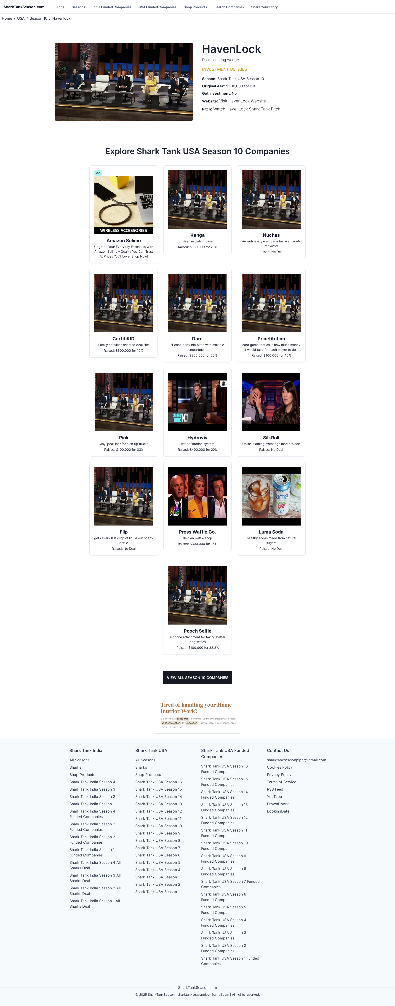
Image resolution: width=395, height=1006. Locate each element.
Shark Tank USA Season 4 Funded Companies (223, 922)
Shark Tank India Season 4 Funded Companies (92, 814)
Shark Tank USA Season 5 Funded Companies (223, 910)
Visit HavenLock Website (242, 101)
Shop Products (195, 7)
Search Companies (229, 7)
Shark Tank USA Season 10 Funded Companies (224, 846)
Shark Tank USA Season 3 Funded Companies (223, 935)
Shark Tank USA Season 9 (157, 833)
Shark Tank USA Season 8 (157, 840)
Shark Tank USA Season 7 (157, 847)
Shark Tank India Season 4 (92, 782)
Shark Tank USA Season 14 (158, 796)
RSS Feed (275, 789)
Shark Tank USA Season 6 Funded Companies (223, 897)
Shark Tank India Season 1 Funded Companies (92, 852)
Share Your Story (264, 7)
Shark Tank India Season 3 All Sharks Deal (95, 878)
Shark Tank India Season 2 (92, 796)
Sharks (75, 767)
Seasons (78, 7)
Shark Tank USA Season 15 (158, 789)
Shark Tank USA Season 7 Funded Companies (230, 884)
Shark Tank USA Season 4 (157, 869)
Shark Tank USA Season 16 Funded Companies (224, 769)
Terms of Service (281, 782)
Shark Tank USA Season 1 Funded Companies (230, 961)
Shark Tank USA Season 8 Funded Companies (223, 871)
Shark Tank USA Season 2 (157, 884)
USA (21, 18)
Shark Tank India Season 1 (92, 804)
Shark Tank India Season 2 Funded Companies (92, 839)
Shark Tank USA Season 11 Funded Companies (224, 833)
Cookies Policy (280, 767)
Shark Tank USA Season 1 (157, 891)
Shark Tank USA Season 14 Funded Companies (224, 794)
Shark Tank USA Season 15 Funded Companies (224, 782)
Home (7, 18)
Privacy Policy (279, 774)
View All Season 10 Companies (197, 677)
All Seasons (79, 760)
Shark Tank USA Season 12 (158, 811)
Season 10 (38, 18)
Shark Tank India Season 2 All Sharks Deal (95, 891)
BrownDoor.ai (278, 804)
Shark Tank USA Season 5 (157, 862)
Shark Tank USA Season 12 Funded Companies (224, 820)
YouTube (274, 796)
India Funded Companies (112, 7)
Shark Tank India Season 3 (92, 789)
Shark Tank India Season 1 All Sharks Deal (94, 904)
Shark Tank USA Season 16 (158, 782)
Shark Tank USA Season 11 (158, 818)
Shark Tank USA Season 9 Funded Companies (223, 858)
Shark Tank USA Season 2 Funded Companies (223, 948)
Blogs (60, 7)
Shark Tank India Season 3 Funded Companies (92, 827)
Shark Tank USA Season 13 (158, 804)
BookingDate (278, 811)
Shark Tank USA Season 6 (157, 855)
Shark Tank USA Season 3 (157, 877)
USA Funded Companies (157, 7)
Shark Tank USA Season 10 (158, 826)
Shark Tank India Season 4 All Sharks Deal (95, 865)
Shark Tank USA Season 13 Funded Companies (224, 807)
